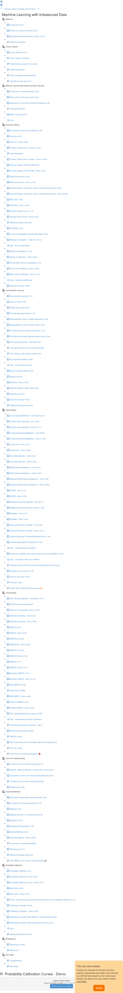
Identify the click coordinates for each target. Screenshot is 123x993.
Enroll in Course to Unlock (61, 986)
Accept (99, 988)
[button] (1, 2)
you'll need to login (71, 983)
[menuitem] (1, 5)
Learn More (81, 981)
